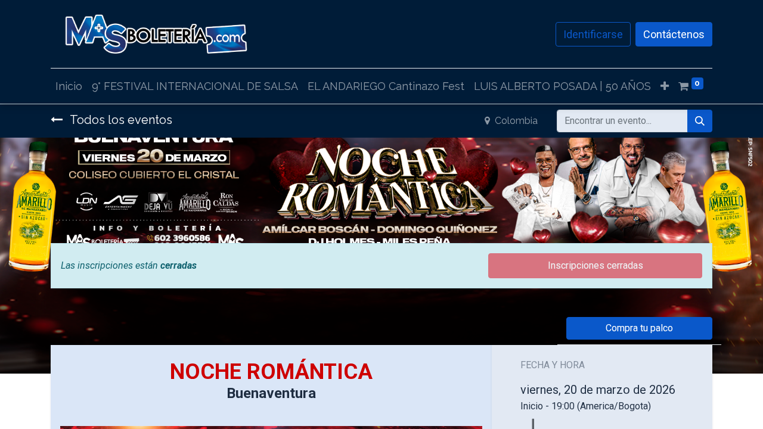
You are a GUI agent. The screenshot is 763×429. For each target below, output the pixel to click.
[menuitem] (69, 86)
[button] (665, 86)
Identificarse (593, 34)
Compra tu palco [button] (639, 328)
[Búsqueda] (699, 121)
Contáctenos (674, 34)
